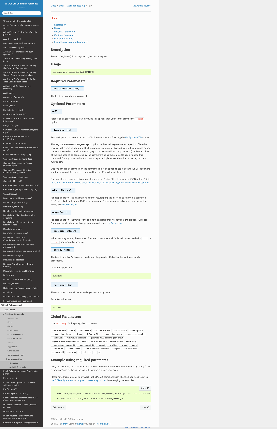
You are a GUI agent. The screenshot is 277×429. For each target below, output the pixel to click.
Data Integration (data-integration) (18, 211)
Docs (53, 6)
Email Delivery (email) (12, 305)
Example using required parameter (71, 42)
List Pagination (69, 205)
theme (79, 424)
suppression (12, 347)
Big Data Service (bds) (13, 110)
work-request (13, 351)
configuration (13, 318)
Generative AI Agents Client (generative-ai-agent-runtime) (21, 424)
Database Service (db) (13, 256)
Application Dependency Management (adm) (20, 60)
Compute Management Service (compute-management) (17, 171)
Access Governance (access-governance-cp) (21, 26)
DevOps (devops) (11, 284)
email (61, 6)
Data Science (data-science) (15, 233)
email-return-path (15, 339)
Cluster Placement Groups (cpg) (17, 155)
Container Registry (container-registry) (20, 190)
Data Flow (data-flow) (13, 207)
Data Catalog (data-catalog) (15, 202)
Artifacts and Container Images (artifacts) (17, 87)
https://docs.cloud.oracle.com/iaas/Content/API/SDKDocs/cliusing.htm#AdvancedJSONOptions (100, 182)
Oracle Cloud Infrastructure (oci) (17, 21)
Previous (59, 407)
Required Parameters (64, 32)
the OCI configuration (62, 380)
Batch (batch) (9, 106)
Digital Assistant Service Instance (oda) (20, 288)
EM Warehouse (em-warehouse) (17, 301)
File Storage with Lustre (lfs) (15, 394)
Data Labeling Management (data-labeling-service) (18, 223)
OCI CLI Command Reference (22, 4)
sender (10, 343)
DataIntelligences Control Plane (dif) (19, 271)
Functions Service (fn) (13, 412)
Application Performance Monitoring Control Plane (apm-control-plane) (19, 73)
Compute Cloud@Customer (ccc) (17, 159)
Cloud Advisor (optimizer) (14, 143)
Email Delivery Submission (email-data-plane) (20, 372)
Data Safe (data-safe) (12, 229)
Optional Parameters (64, 35)
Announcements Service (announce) (19, 43)
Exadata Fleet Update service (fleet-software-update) (19, 383)
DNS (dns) (8, 292)
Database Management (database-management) (18, 245)
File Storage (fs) (10, 389)
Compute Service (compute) (15, 177)
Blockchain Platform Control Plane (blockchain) (18, 119)
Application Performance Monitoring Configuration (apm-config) (19, 66)
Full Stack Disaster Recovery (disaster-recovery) (20, 406)
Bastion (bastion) (10, 101)
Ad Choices (145, 428)
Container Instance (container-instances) (21, 185)
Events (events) (10, 378)
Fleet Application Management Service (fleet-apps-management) (20, 399)
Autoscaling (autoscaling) (14, 97)
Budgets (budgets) (11, 125)
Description (10, 310)
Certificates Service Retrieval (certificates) (16, 138)
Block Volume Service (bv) (14, 114)
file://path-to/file (133, 137)
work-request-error (16, 355)
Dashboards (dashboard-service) (17, 198)
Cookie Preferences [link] (132, 428)
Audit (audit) (8, 93)
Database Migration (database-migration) (21, 251)
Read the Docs (103, 424)
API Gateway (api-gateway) (15, 47)
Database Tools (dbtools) (14, 260)
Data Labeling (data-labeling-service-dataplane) (19, 216)
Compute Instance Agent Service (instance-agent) (17, 164)
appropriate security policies (92, 380)
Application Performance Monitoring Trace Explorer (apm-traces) (19, 80)
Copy (144, 388)
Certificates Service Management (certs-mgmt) (21, 131)
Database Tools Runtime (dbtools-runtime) (18, 265)
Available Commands (14, 314)
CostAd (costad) (10, 194)
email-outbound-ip (15, 335)
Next (144, 407)
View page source (141, 6)
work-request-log (15, 359)
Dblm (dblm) (8, 275)
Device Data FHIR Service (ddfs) (17, 280)
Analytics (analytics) (12, 39)
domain (10, 326)
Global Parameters (63, 38)
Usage (57, 28)
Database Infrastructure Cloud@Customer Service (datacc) (18, 239)
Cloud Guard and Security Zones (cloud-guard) (21, 149)
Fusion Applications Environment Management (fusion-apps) (18, 417)
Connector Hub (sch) (12, 181)
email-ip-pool (13, 330)
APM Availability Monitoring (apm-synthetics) (18, 53)
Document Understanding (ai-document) (21, 297)
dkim (10, 322)
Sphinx (64, 424)
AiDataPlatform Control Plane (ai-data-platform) (20, 33)
